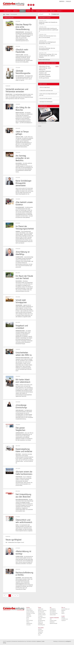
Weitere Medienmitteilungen (44, 59)
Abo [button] (32, 10)
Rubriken (28, 607)
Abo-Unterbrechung (53, 613)
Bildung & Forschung (42, 610)
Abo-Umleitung (53, 611)
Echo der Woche (29, 620)
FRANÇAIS (68, 1)
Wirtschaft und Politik (30, 613)
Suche (39, 634)
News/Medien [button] (7, 10)
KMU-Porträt (28, 616)
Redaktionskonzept (53, 623)
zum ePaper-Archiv (42, 122)
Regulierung (40, 621)
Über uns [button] (52, 10)
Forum (27, 619)
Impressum (63, 620)
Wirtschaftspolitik (41, 624)
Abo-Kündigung (53, 610)
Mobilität (40, 619)
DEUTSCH (61, 1)
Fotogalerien (40, 632)
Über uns (63, 607)
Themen (7, 14)
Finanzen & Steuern (42, 614)
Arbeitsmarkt (40, 609)
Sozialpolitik (40, 623)
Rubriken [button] (15, 10)
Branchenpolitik (41, 611)
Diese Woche (28, 609)
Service (27, 617)
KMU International (41, 617)
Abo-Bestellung (53, 609)
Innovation (28, 624)
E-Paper (28, 10)
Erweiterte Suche (55, 14)
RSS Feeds (40, 633)
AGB (50, 619)
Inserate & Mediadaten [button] (42, 10)
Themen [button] (22, 10)
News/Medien (41, 627)
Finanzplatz (40, 616)
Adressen (63, 617)
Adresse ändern (53, 614)
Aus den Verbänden (30, 611)
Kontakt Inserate (53, 620)
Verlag (62, 611)
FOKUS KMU (40, 630)
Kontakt (63, 616)
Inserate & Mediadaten (54, 617)
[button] (49, 14)
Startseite (40, 629)
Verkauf (62, 613)
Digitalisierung (29, 623)
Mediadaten (52, 621)
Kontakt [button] (59, 10)
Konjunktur (28, 614)
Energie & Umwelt (41, 613)
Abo (50, 607)
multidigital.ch (68, 641)
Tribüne (27, 621)
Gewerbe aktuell (29, 610)
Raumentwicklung (41, 620)
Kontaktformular (64, 619)
